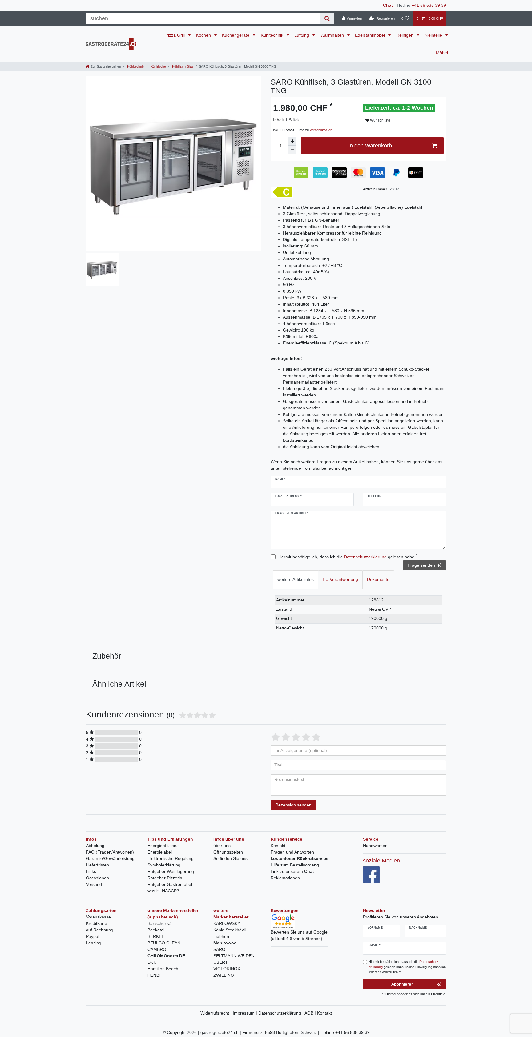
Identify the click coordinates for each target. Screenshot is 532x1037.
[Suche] (327, 18)
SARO (219, 949)
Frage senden (421, 565)
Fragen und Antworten (292, 852)
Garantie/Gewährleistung (110, 858)
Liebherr (221, 936)
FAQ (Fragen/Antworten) (110, 852)
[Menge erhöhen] (292, 141)
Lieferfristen (97, 864)
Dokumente (378, 579)
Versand (94, 884)
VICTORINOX (226, 968)
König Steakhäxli (229, 929)
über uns (222, 845)
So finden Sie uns (230, 858)
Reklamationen (285, 877)
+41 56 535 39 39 (429, 5)
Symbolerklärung (163, 864)
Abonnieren (402, 984)
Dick (151, 962)
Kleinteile (434, 35)
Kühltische (158, 66)
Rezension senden (293, 804)
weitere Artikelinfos (295, 579)
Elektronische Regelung (170, 858)
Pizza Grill (175, 35)
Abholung (95, 845)
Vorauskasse (98, 916)
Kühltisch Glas (182, 66)
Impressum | (245, 1013)
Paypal (92, 936)
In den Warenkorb (370, 146)
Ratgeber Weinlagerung (170, 871)
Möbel (442, 52)
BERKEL (155, 936)
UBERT (220, 962)
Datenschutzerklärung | (281, 1013)
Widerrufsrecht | (216, 1013)
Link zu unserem (292, 871)
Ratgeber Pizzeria (164, 877)
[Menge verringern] (292, 150)
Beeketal (155, 929)
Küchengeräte (236, 35)
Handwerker (375, 845)
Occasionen (97, 877)
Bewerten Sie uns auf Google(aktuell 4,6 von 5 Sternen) (299, 935)
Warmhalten (332, 35)
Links (91, 871)
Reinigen (405, 35)
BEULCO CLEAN (163, 942)
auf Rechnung (99, 929)
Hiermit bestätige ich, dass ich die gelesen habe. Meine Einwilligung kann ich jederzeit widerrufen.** (407, 967)
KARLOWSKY (226, 923)
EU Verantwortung (340, 579)
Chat (388, 5)
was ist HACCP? (163, 890)
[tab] (295, 579)
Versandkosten (321, 130)
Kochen (204, 35)
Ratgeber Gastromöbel (169, 884)
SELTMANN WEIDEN (234, 955)
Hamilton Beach (162, 968)
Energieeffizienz (163, 845)
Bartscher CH (160, 923)
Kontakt (278, 845)
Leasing (93, 942)
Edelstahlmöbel (370, 35)
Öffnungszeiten (228, 852)
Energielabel (159, 852)
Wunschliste (379, 120)
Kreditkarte (96, 923)
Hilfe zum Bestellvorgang (295, 864)
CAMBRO (156, 949)
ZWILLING (223, 975)
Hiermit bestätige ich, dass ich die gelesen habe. (347, 556)
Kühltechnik (272, 35)
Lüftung (302, 35)
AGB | (310, 1013)
